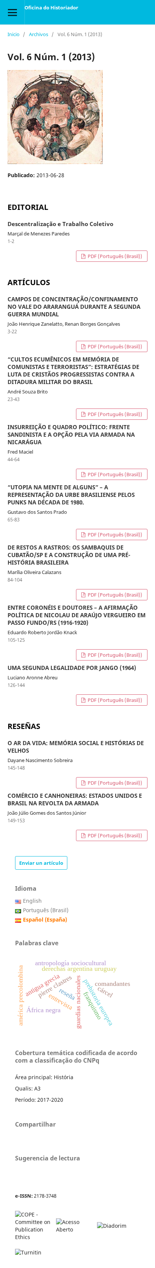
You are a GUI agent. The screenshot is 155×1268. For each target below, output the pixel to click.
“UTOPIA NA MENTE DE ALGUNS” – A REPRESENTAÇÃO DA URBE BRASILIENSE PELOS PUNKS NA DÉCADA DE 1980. (71, 495)
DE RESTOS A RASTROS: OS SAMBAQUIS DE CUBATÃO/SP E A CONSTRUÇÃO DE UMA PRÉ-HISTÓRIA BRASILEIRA (69, 555)
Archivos (38, 34)
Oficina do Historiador (51, 7)
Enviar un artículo (41, 863)
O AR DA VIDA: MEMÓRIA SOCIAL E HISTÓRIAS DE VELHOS (76, 747)
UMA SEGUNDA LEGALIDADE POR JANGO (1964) (72, 668)
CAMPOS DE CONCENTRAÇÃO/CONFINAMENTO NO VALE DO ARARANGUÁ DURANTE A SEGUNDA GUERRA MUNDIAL (74, 307)
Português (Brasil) (45, 910)
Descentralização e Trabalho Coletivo (60, 224)
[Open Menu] (12, 12)
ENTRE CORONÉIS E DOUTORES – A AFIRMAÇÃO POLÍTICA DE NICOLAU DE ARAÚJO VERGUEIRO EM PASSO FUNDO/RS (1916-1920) (77, 615)
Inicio (14, 34)
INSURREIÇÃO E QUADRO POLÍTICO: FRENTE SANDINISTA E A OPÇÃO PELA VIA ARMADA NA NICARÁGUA (71, 435)
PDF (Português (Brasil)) (114, 256)
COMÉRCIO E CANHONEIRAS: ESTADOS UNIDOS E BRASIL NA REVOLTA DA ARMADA (75, 799)
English (32, 900)
